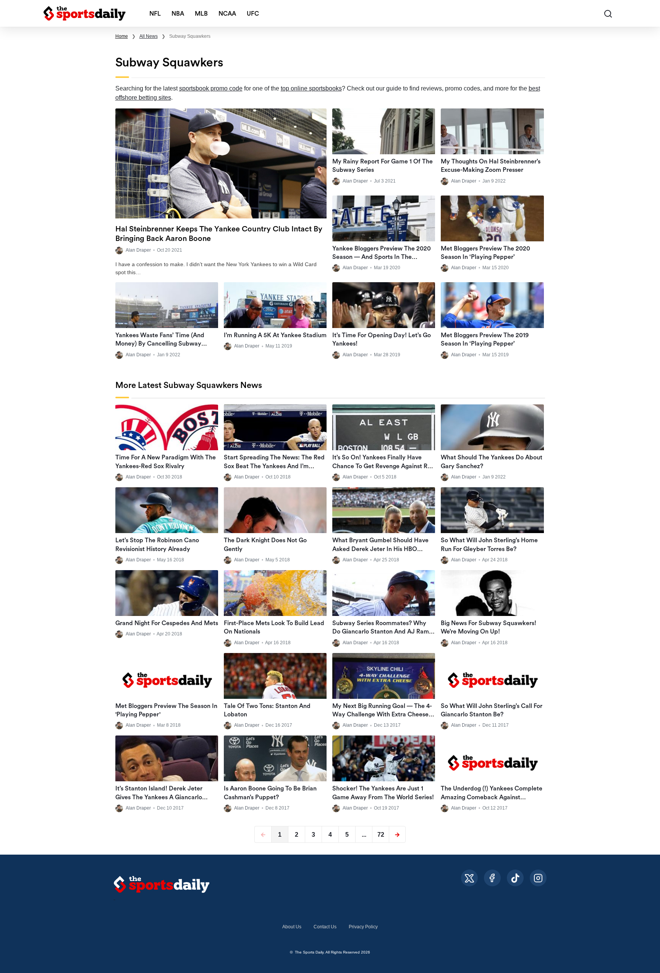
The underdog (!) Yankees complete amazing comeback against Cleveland (491, 797)
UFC (253, 14)
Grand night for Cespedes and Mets (166, 623)
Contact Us (325, 926)
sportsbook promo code (211, 88)
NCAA (227, 14)
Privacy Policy (363, 926)
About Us (291, 926)
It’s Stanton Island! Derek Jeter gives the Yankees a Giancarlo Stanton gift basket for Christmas (162, 797)
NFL (155, 14)
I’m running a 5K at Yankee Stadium (275, 335)
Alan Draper (138, 250)
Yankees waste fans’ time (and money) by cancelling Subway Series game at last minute (159, 344)
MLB (201, 14)
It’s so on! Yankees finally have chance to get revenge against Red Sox (383, 466)
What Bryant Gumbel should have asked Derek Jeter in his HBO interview (380, 549)
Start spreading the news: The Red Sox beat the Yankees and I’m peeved (274, 466)
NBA (177, 14)
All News (148, 36)
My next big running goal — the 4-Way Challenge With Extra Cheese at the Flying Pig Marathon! (382, 714)
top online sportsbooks (311, 88)
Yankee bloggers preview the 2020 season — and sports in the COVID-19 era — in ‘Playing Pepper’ (382, 257)
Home (121, 36)
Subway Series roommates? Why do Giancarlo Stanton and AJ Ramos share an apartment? (383, 631)
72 (380, 834)
